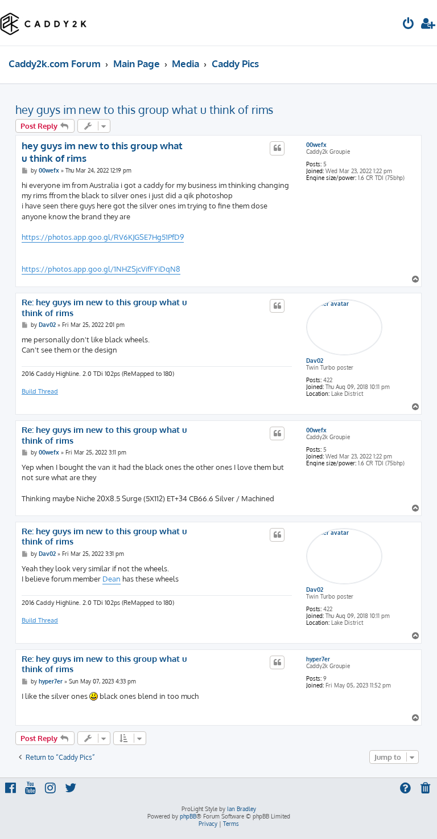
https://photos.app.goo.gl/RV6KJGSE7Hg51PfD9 (103, 237)
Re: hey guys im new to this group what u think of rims (104, 307)
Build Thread (40, 391)
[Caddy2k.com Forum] (43, 23)
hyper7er (318, 659)
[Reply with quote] (277, 148)
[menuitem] (409, 24)
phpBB (188, 816)
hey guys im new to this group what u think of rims (144, 109)
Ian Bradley (241, 808)
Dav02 (314, 360)
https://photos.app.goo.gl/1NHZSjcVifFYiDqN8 (101, 268)
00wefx (316, 144)
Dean (111, 578)
